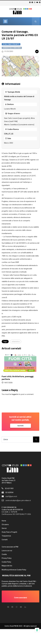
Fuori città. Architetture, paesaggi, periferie (18, 378)
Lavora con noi (7, 551)
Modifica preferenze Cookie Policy (14, 570)
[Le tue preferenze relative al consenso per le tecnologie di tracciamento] (37, 630)
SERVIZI (31, 370)
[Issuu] (25, 607)
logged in (15, 394)
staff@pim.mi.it (11, 496)
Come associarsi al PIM (10, 547)
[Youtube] (37, 2)
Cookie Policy (6, 562)
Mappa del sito (7, 566)
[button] (20, 596)
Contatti (5, 540)
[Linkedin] (40, 2)
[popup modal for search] (35, 21)
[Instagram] (35, 2)
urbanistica (16, 341)
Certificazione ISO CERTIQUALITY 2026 (16, 514)
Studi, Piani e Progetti (11, 44)
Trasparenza (6, 536)
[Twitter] (30, 2)
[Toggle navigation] (5, 21)
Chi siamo (5, 524)
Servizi (4, 528)
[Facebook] (33, 2)
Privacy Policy (7, 558)
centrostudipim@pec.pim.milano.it (18, 500)
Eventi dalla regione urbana (15, 370)
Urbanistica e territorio (12, 48)
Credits (4, 554)
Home (4, 521)
